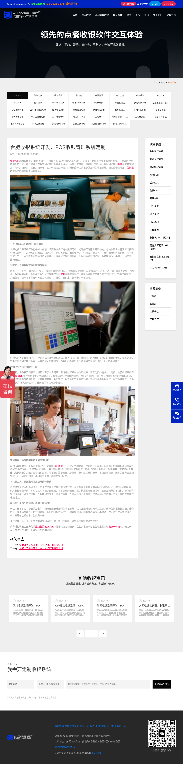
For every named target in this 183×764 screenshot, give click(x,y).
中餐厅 (153, 295)
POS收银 (140, 95)
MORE (91, 633)
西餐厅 (153, 303)
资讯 (146, 15)
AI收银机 (99, 117)
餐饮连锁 (99, 95)
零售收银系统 (17, 117)
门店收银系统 (140, 109)
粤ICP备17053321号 (65, 747)
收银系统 (58, 95)
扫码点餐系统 (140, 102)
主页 (156, 82)
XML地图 (96, 752)
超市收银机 (120, 109)
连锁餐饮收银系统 (44, 526)
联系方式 (171, 15)
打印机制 (154, 221)
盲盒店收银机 (79, 124)
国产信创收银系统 (38, 109)
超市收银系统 (58, 109)
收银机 (79, 95)
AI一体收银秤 (58, 117)
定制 (62, 274)
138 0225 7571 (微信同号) (61, 3)
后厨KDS (154, 182)
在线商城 (154, 229)
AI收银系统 (140, 117)
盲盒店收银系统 (99, 124)
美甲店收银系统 (58, 124)
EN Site (155, 4)
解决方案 (117, 15)
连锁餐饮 (154, 311)
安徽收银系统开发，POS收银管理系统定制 (41, 545)
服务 (129, 15)
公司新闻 (172, 82)
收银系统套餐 (156, 159)
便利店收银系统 (120, 124)
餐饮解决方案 (156, 166)
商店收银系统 (99, 109)
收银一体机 (99, 102)
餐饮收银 (86, 15)
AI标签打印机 (79, 117)
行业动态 (38, 95)
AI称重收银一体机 (120, 117)
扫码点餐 (58, 465)
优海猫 (130, 167)
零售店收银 (161, 109)
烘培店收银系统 (17, 124)
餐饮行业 (38, 102)
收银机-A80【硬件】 (160, 237)
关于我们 (157, 15)
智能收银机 (120, 102)
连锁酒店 (154, 319)
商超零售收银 (102, 15)
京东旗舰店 (169, 3)
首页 (75, 15)
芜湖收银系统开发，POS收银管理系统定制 (41, 548)
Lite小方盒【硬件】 (160, 268)
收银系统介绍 (156, 151)
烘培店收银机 (161, 117)
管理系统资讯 (17, 109)
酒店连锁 (120, 95)
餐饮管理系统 (58, 102)
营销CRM (154, 190)
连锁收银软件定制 (161, 102)
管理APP (154, 198)
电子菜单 (154, 214)
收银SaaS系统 (78, 102)
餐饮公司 (17, 102)
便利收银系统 (79, 109)
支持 (137, 15)
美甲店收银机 (38, 124)
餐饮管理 (161, 95)
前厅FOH (154, 174)
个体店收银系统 (38, 117)
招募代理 (129, 3)
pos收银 (19, 375)
